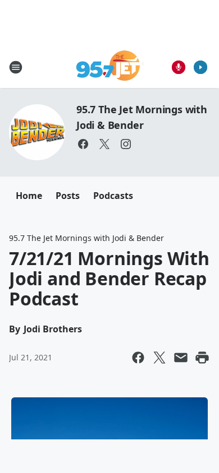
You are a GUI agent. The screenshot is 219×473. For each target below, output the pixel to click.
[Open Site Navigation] (15, 67)
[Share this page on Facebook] (138, 357)
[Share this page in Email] (181, 357)
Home (29, 195)
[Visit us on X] (104, 144)
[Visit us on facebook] (83, 144)
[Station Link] (109, 67)
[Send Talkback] (178, 67)
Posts (68, 195)
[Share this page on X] (159, 357)
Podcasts (113, 195)
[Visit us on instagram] (126, 144)
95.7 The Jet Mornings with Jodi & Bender (86, 238)
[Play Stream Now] (200, 67)
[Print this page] (202, 357)
